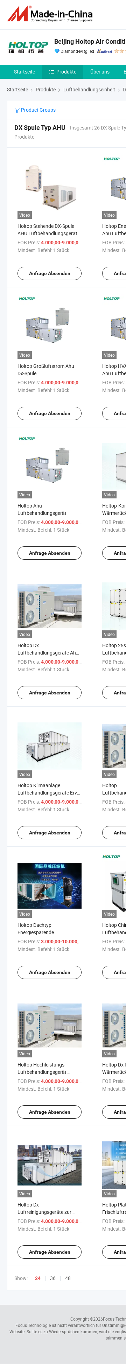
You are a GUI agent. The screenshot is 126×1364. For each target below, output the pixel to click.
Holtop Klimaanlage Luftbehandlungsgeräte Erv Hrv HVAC (47, 792)
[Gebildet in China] (51, 14)
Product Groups (38, 109)
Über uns (100, 71)
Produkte (66, 71)
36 (53, 1278)
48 (68, 1278)
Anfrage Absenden (49, 273)
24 (38, 1278)
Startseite (24, 71)
